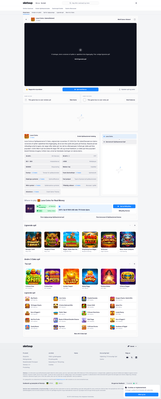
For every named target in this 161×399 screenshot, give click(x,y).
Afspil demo (26, 12)
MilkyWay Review (124, 211)
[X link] (132, 357)
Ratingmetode (27, 359)
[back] (26, 19)
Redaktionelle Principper (30, 362)
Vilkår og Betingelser (55, 356)
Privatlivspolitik (53, 359)
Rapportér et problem (35, 89)
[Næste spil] (135, 225)
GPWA (51, 383)
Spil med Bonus (82, 89)
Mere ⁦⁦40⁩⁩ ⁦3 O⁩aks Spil (80, 333)
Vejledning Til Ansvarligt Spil (108, 356)
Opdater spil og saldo (128, 89)
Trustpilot (132, 383)
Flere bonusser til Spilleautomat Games (108, 217)
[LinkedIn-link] (136, 357)
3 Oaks (32, 137)
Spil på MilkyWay (125, 206)
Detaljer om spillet (36, 12)
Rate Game (73, 100)
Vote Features (130, 100)
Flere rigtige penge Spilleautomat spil (52, 217)
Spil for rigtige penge (49, 12)
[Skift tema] (136, 3)
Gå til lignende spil (80, 59)
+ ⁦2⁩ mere (34, 172)
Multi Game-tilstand (124, 19)
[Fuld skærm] (135, 19)
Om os (38, 3)
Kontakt (43, 3)
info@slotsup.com (60, 379)
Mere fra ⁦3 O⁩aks (70, 12)
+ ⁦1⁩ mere (78, 172)
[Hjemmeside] (28, 3)
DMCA (60, 383)
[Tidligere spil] (130, 225)
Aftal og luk (141, 394)
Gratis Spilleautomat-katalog (86, 136)
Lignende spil (60, 12)
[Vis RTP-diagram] (69, 156)
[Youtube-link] (127, 357)
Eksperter (26, 356)
